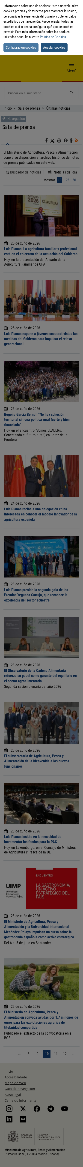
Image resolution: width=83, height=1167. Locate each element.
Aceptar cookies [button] (54, 47)
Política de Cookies (53, 37)
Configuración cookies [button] (21, 47)
